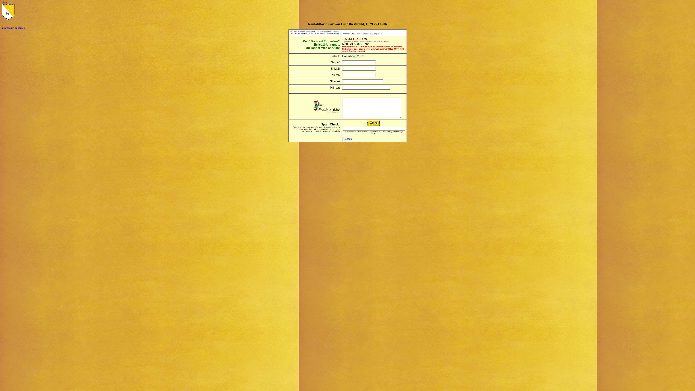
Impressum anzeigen (13, 28)
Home (5, 2)
